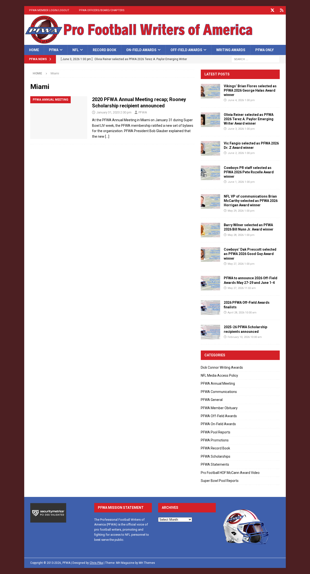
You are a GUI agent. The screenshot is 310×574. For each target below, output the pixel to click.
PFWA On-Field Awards (218, 424)
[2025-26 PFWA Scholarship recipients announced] (210, 332)
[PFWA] (155, 42)
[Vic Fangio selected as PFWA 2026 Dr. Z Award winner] (210, 148)
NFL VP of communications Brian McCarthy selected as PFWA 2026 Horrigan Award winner (251, 200)
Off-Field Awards (186, 50)
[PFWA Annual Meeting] (58, 117)
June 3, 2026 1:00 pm (241, 128)
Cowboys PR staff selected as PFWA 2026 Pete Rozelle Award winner (249, 172)
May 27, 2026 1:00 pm (241, 263)
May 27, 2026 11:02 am (242, 288)
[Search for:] (255, 59)
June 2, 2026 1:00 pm (241, 153)
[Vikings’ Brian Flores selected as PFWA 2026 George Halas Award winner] (210, 91)
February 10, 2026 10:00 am (245, 337)
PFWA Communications (219, 392)
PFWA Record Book (215, 448)
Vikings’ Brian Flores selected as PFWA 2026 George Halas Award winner (250, 90)
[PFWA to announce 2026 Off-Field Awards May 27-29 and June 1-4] (210, 283)
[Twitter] (272, 10)
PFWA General (212, 400)
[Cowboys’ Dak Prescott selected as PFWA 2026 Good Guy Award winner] (210, 254)
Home (34, 50)
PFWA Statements (215, 464)
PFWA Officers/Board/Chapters (101, 10)
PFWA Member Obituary (219, 408)
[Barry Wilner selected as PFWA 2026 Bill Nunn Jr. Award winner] (210, 230)
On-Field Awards (141, 50)
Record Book (104, 50)
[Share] (281, 10)
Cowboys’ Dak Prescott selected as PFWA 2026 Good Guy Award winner (250, 253)
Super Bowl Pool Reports (220, 481)
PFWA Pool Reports (215, 432)
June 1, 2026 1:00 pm (241, 181)
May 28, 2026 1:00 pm (241, 235)
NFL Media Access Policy (219, 375)
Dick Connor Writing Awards (222, 367)
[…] (107, 136)
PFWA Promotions (215, 440)
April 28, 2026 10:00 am (242, 312)
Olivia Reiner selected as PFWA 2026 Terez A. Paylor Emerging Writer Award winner (248, 119)
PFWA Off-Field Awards (219, 416)
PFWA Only (264, 50)
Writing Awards (230, 50)
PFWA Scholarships (215, 456)
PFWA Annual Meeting (218, 383)
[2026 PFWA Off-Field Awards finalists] (210, 307)
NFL (75, 50)
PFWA (53, 50)
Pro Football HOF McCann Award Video (230, 473)
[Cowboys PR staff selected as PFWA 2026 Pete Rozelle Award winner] (210, 173)
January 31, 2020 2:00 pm (114, 112)
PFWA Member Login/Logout (49, 10)
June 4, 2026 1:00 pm (241, 100)
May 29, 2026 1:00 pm (241, 210)
